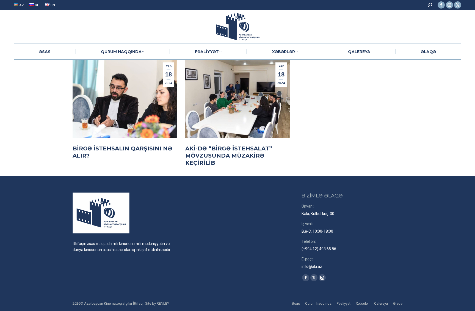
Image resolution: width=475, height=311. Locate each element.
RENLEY (163, 303)
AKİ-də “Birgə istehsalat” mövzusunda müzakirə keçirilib (228, 155)
